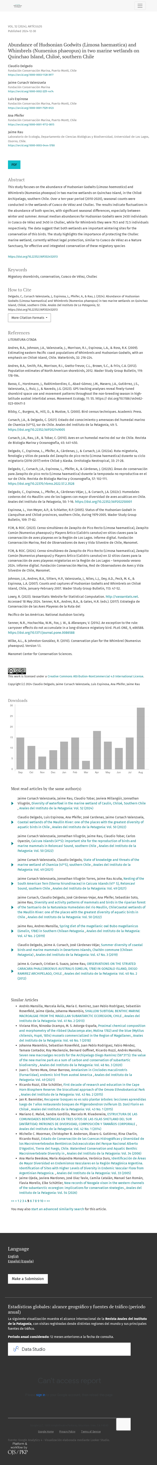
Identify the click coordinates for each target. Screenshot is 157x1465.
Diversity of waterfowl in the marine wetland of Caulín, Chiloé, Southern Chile (88, 803)
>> (48, 1201)
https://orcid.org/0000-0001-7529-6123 (31, 107)
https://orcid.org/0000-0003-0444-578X (31, 145)
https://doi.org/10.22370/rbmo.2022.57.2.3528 (41, 484)
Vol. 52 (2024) (17, 26)
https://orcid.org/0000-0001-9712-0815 (31, 124)
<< (12, 1201)
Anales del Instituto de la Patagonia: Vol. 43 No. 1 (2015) (72, 1109)
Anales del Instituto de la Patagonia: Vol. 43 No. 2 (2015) (62, 1094)
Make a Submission (28, 1279)
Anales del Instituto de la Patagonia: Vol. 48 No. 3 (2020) (81, 1065)
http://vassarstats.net (122, 597)
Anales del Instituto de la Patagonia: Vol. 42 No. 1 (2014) (60, 1129)
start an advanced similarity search (57, 1209)
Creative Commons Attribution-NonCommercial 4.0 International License (95, 676)
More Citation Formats (28, 318)
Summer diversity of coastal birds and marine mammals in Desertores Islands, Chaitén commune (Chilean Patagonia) (80, 950)
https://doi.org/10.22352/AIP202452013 (33, 256)
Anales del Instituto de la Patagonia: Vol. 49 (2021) (89, 888)
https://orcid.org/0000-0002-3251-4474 (31, 91)
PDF (14, 165)
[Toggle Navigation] (140, 6)
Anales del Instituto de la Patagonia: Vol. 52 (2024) (56, 808)
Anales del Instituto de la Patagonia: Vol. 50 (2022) (89, 827)
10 (41, 1201)
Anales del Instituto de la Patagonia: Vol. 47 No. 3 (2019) (77, 955)
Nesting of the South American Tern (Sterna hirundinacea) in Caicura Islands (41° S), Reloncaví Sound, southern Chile (81, 883)
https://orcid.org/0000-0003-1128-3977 (31, 74)
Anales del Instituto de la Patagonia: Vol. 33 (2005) (94, 1173)
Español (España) (21, 1261)
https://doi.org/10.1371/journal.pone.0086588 (41, 633)
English (13, 1256)
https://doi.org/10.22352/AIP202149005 (36, 430)
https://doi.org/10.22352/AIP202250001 (103, 502)
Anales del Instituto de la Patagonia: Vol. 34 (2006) (104, 1153)
